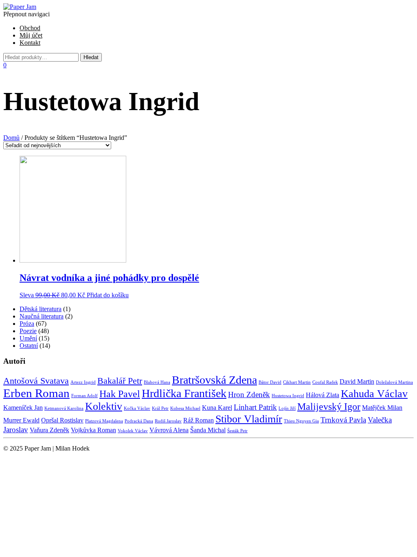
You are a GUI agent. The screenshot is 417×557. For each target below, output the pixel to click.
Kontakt (30, 42)
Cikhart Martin (297, 382)
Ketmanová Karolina (63, 408)
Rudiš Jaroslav (168, 421)
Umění (28, 338)
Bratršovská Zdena (214, 380)
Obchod (30, 27)
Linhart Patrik (255, 407)
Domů (11, 137)
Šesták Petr (237, 431)
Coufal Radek (325, 382)
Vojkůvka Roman (93, 430)
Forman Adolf (84, 395)
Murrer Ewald (21, 420)
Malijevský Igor (328, 406)
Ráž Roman (198, 420)
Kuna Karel (217, 407)
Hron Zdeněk (249, 394)
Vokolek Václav (133, 431)
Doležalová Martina (394, 382)
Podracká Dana (139, 421)
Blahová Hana (157, 382)
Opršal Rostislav (62, 420)
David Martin (357, 381)
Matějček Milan (382, 407)
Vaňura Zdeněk (49, 430)
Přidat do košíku (108, 295)
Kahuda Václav (374, 393)
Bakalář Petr (119, 381)
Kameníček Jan (23, 407)
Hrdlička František (184, 393)
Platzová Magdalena (104, 421)
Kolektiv (103, 406)
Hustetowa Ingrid (288, 395)
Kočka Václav (137, 408)
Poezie (28, 330)
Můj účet (31, 35)
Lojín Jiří (287, 408)
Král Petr (160, 408)
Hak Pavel (119, 393)
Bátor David (270, 382)
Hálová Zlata (322, 394)
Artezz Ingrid (83, 382)
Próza (27, 323)
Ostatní (29, 345)
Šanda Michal (208, 430)
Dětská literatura (40, 308)
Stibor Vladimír (248, 419)
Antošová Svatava (36, 381)
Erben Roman (36, 393)
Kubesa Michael (185, 408)
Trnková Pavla (343, 420)
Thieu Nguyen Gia (301, 421)
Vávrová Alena (169, 430)
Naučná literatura (42, 316)
